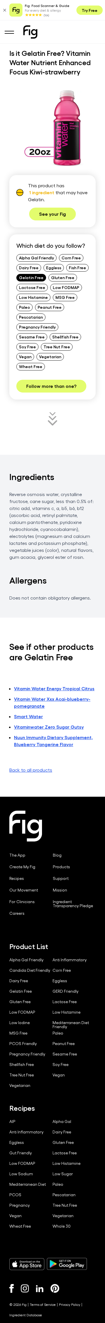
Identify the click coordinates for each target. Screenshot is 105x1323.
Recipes (16, 878)
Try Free (89, 10)
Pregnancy (19, 1205)
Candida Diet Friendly (29, 970)
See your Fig (52, 214)
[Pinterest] (55, 1288)
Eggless (53, 267)
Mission (60, 890)
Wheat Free (30, 366)
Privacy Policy (69, 1304)
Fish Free (77, 267)
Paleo (24, 307)
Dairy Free (28, 267)
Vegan (25, 356)
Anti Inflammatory (69, 960)
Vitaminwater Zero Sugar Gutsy (49, 727)
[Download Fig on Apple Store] (26, 1264)
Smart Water (28, 716)
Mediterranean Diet (27, 1184)
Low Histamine (33, 297)
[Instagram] (25, 1288)
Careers (16, 913)
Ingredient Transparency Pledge (73, 904)
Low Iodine (19, 1023)
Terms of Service (43, 1304)
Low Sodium (21, 1174)
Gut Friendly (20, 1153)
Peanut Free (50, 307)
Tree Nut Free (56, 346)
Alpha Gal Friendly (36, 257)
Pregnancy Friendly (37, 326)
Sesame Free (32, 336)
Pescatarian (31, 317)
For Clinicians (22, 902)
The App (17, 855)
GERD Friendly (65, 991)
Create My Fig (22, 867)
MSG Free (65, 297)
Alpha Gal (61, 1121)
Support (61, 878)
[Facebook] (11, 1288)
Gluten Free (62, 277)
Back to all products (30, 770)
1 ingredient (41, 192)
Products (61, 867)
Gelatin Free (31, 277)
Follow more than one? (51, 386)
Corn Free (71, 257)
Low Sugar (62, 1174)
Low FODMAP (66, 287)
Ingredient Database (25, 1315)
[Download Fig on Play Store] (67, 1264)
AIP (12, 1121)
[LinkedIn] (39, 1288)
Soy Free (27, 346)
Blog (57, 855)
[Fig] (30, 32)
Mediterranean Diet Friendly (70, 1025)
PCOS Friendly (23, 1044)
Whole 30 (61, 1226)
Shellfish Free (65, 336)
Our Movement (23, 890)
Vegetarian (50, 356)
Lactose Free (32, 287)
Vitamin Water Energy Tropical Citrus (54, 688)
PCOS (15, 1195)
